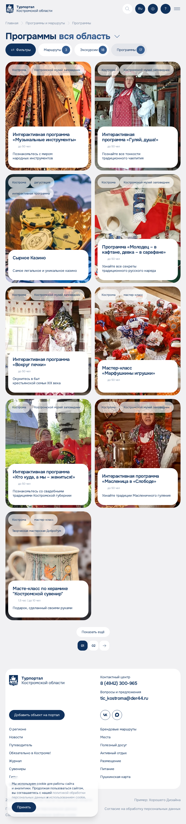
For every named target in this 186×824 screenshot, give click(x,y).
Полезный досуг (113, 745)
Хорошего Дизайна (165, 800)
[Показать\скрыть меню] (177, 8)
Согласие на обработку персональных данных (143, 809)
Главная (11, 23)
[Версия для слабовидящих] (153, 9)
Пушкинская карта (115, 777)
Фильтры (23, 50)
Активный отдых (113, 753)
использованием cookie (67, 797)
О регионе (17, 729)
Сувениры (17, 769)
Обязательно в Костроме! (30, 753)
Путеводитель (20, 745)
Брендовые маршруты (118, 729)
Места (105, 737)
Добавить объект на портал (36, 715)
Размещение (110, 761)
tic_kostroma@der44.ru (124, 698)
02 (93, 646)
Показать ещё (93, 632)
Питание (107, 769)
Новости (16, 737)
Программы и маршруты (45, 23)
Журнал (15, 761)
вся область (84, 36)
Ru (140, 8)
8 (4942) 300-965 (118, 683)
